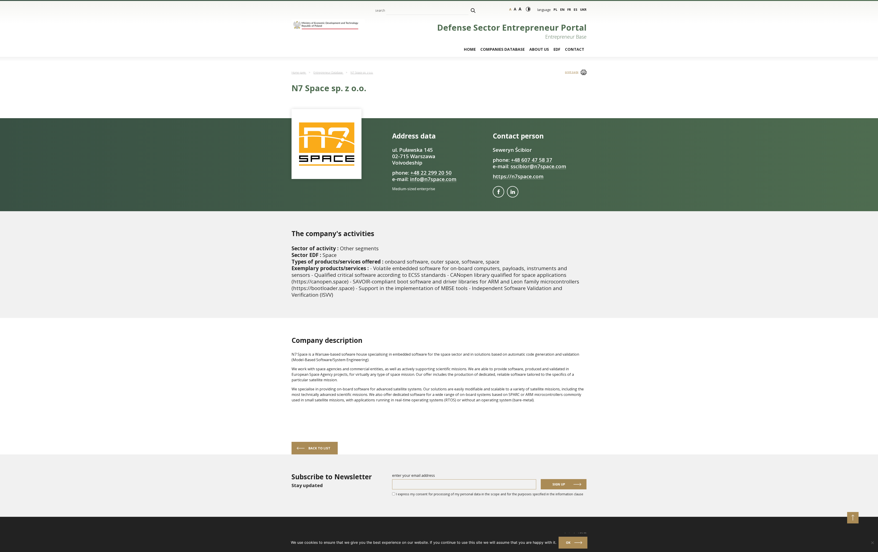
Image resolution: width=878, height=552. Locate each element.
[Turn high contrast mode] (528, 9)
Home (470, 49)
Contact (574, 49)
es (575, 9)
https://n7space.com (518, 176)
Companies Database (502, 49)
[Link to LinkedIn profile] (512, 191)
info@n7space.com (433, 179)
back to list (319, 448)
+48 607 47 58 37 (531, 159)
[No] (872, 542)
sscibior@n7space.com (538, 166)
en (562, 9)
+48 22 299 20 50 (431, 172)
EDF (557, 49)
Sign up (558, 484)
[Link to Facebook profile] (498, 191)
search (380, 10)
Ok (568, 542)
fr (569, 9)
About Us (539, 49)
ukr (583, 9)
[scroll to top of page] (853, 517)
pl (555, 9)
